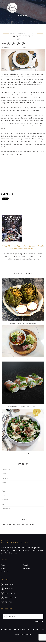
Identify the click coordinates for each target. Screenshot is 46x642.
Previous (6, 47)
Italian (5, 487)
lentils (9, 525)
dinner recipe (29, 525)
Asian (4, 474)
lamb (22, 525)
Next (24, 47)
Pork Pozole (23, 359)
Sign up (39, 621)
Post (3, 568)
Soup (3, 504)
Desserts (5, 482)
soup (14, 525)
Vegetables (6, 508)
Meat (3, 491)
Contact (4, 571)
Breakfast (5, 478)
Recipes (26, 568)
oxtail (4, 525)
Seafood (5, 500)
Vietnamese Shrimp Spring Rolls (23, 407)
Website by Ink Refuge (23, 634)
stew (18, 525)
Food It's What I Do (32, 629)
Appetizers (6, 469)
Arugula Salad (23, 454)
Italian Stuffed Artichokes (23, 323)
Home (3, 565)
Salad (4, 495)
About (25, 565)
